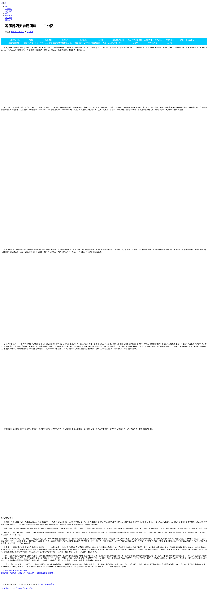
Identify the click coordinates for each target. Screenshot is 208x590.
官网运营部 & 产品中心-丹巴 (100, 43)
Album (18, 588)
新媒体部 (48, 40)
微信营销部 (66, 40)
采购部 (100, 40)
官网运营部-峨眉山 (66, 43)
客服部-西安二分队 (187, 40)
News (14, 588)
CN (2, 3)
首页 (7, 6)
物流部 (169, 43)
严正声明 (8, 18)
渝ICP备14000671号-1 (46, 584)
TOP (32, 588)
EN (5, 3)
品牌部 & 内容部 (118, 40)
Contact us (26, 588)
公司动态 (8, 11)
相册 (7, 13)
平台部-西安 (152, 43)
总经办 (31, 40)
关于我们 (8, 9)
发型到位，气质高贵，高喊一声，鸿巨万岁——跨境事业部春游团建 (28, 573)
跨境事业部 (170, 40)
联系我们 (8, 20)
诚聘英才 (8, 15)
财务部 (135, 43)
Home (3, 588)
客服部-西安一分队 (31, 43)
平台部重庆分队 (14, 40)
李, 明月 (30, 32)
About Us (8, 588)
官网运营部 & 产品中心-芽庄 (83, 43)
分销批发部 (118, 43)
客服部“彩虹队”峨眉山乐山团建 (14, 571)
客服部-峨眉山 (13, 43)
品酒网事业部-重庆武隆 (152, 40)
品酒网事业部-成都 (135, 40)
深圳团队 (83, 40)
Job (22, 588)
